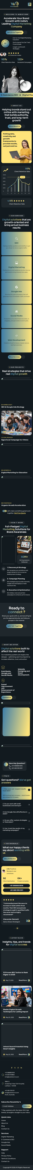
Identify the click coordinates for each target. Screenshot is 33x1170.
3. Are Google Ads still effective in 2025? (15, 813)
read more (23, 980)
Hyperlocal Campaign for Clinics (14, 440)
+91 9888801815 (17, 766)
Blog (3, 1126)
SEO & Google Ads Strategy (12, 407)
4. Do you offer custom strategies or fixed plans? (15, 821)
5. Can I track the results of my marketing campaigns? (14, 829)
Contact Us (5, 1129)
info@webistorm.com (12, 1077)
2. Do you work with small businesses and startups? (12, 805)
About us (4, 1123)
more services (14, 357)
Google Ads (5, 1142)
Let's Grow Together (14, 32)
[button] (29, 4)
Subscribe (26, 1106)
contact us (7, 697)
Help (3, 1153)
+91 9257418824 (10, 1075)
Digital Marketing (7, 1137)
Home (3, 1120)
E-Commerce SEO (7, 1139)
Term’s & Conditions (8, 1159)
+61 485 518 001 (16, 768)
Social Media (6, 1145)
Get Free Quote (20, 513)
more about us (14, 126)
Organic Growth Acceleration (13, 505)
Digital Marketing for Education (14, 473)
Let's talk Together (15, 626)
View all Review (10, 859)
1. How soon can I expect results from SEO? (14, 790)
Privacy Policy (6, 1156)
